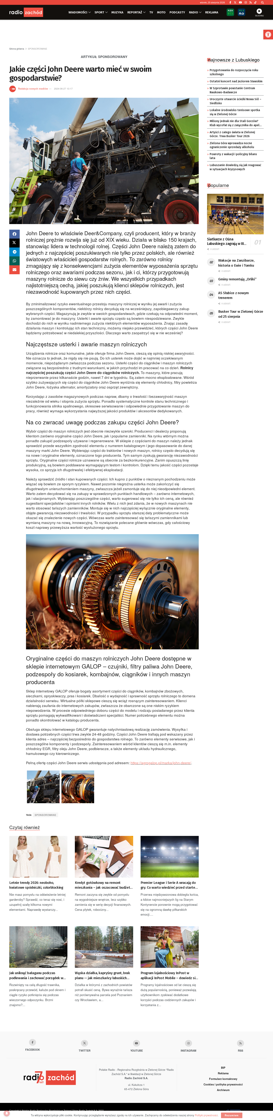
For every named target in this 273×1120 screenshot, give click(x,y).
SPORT (99, 12)
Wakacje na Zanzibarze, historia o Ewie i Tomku (236, 263)
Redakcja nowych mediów (33, 88)
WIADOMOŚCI (78, 12)
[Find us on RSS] (250, 2)
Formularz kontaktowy (223, 1079)
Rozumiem (232, 1115)
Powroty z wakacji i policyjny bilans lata (233, 156)
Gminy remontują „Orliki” (237, 279)
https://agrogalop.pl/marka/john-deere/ (161, 762)
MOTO (161, 12)
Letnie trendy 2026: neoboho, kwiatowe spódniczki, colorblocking (36, 885)
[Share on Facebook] (14, 234)
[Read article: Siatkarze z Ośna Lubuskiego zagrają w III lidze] (235, 214)
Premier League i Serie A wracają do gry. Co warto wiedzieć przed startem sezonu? (169, 885)
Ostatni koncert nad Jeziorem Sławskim (236, 81)
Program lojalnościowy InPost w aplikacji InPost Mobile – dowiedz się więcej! (169, 975)
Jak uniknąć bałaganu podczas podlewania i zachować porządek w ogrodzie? (36, 975)
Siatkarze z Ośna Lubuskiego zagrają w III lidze (225, 241)
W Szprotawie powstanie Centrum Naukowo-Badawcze (232, 90)
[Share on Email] (14, 269)
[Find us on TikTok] (255, 2)
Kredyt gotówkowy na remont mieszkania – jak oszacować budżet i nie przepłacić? (103, 885)
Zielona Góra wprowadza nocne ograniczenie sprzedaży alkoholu (232, 145)
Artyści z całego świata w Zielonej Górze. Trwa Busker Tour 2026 (232, 134)
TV (151, 12)
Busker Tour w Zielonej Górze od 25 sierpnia (240, 314)
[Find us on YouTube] (240, 2)
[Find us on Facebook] (230, 2)
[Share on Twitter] (14, 243)
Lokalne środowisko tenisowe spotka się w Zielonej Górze (235, 112)
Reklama (223, 1073)
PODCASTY (177, 12)
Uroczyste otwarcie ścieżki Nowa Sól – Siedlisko (235, 101)
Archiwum (223, 1090)
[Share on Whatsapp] (14, 260)
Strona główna (16, 48)
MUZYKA (117, 12)
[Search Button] (262, 2)
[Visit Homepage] (31, 12)
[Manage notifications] (7, 1113)
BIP (223, 1067)
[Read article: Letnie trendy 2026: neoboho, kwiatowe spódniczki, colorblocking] (38, 857)
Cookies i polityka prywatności (223, 1084)
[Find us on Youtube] (136, 1043)
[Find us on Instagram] (246, 2)
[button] (268, 34)
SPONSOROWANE (37, 48)
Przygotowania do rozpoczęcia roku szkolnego (234, 72)
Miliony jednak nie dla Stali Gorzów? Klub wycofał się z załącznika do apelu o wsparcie (235, 123)
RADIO (193, 12)
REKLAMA (211, 12)
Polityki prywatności (206, 1115)
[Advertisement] (136, 33)
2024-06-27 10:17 (63, 88)
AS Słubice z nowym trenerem (233, 295)
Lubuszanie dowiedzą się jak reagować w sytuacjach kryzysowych (235, 167)
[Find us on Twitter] (235, 2)
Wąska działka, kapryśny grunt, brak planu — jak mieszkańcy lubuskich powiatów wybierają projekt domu (102, 975)
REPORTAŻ (134, 12)
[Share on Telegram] (14, 251)
